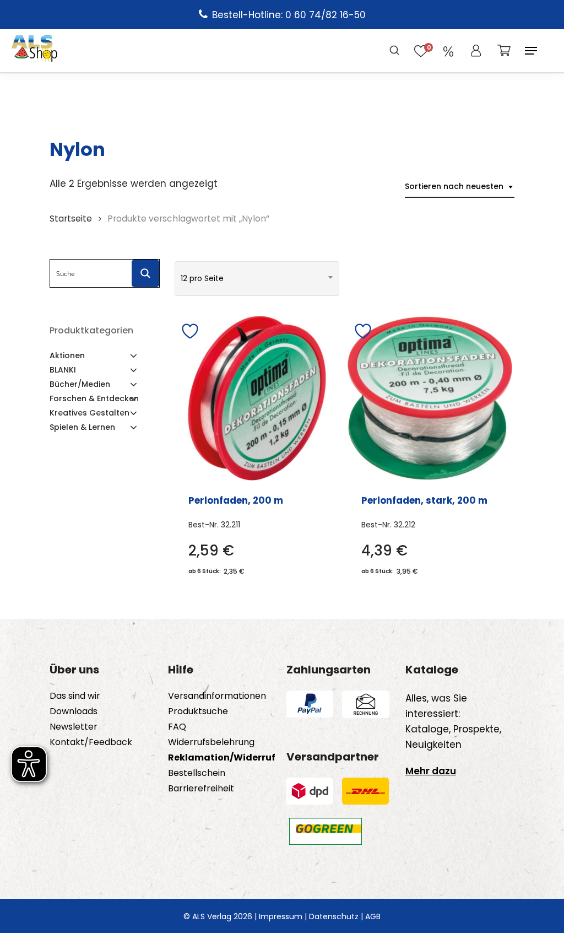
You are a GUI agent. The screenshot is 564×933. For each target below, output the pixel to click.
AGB (373, 916)
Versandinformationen (217, 696)
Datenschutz (334, 916)
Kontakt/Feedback (91, 742)
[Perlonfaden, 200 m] (257, 398)
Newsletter (73, 726)
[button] (531, 50)
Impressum (280, 916)
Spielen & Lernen (82, 427)
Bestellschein (196, 773)
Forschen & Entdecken (94, 398)
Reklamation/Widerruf (221, 757)
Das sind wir (75, 696)
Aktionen (67, 355)
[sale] (448, 50)
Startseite (71, 218)
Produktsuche (198, 711)
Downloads (73, 711)
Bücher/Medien (80, 384)
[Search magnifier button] (145, 273)
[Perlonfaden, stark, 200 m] (430, 398)
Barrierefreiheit (201, 788)
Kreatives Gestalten (89, 412)
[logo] (34, 51)
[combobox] (459, 186)
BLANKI (63, 369)
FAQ (177, 726)
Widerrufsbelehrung (211, 742)
